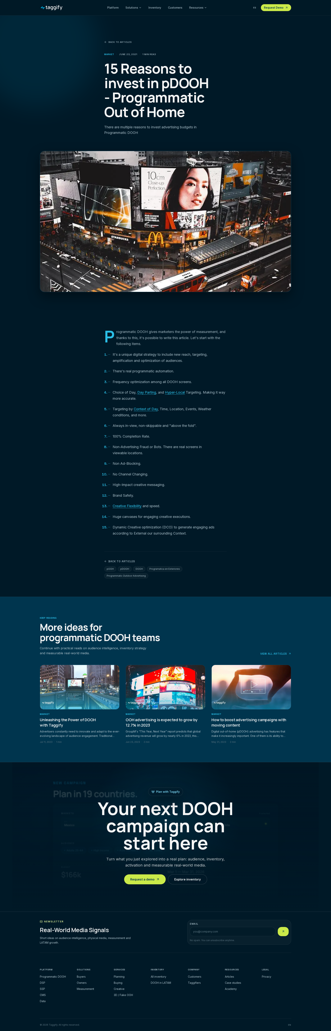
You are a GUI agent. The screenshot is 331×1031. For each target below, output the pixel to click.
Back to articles (120, 42)
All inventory (158, 976)
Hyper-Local (175, 392)
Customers (175, 7)
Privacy (266, 976)
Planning (119, 976)
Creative (119, 988)
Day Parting (146, 392)
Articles (229, 976)
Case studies (233, 982)
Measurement (85, 988)
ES (254, 7)
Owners (82, 982)
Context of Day (146, 409)
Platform (113, 7)
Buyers (81, 976)
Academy (231, 988)
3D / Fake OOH (123, 995)
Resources (196, 7)
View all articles (273, 653)
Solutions (131, 7)
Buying (118, 982)
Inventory (154, 7)
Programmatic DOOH (53, 976)
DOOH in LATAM (161, 982)
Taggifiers (194, 982)
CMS (43, 995)
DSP (42, 982)
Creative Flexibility (127, 506)
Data (43, 1001)
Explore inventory (187, 879)
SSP (42, 988)
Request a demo (142, 879)
